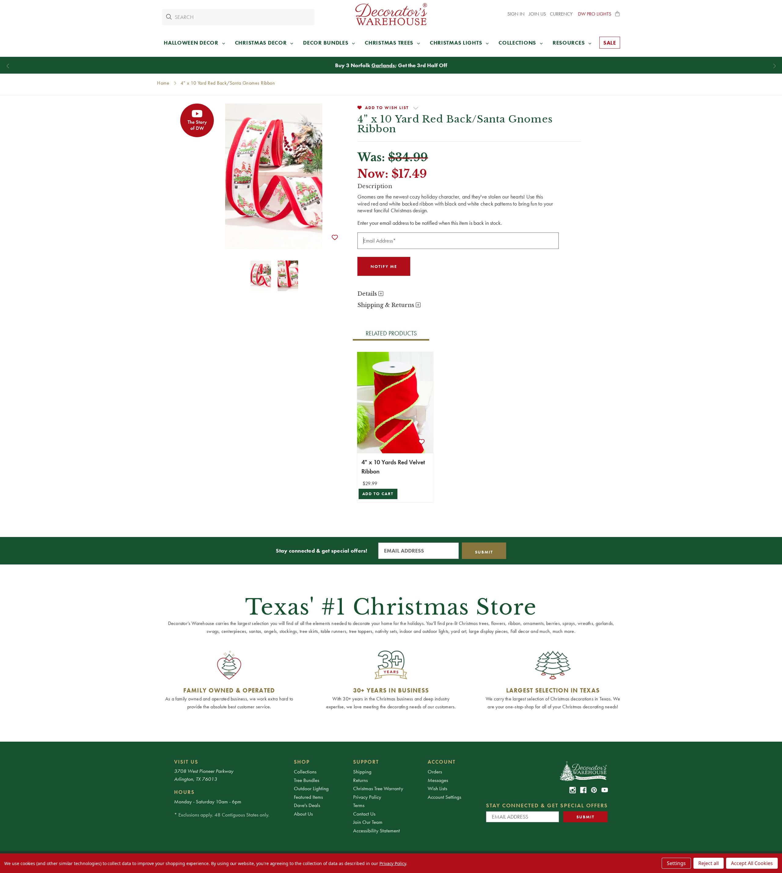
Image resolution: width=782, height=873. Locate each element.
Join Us (537, 14)
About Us (303, 813)
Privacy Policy (367, 797)
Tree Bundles (306, 780)
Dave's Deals (307, 805)
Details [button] (367, 293)
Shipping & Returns (386, 305)
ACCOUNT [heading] (442, 761)
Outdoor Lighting (311, 788)
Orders (435, 771)
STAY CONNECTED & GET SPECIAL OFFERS (547, 805)
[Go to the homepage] (391, 14)
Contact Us (364, 813)
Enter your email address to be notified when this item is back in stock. (429, 222)
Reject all (708, 863)
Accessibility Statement (376, 830)
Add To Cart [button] (378, 493)
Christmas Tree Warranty (378, 788)
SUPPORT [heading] (366, 761)
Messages (438, 780)
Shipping (362, 771)
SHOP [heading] (302, 761)
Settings (676, 863)
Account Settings (444, 797)
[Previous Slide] (7, 66)
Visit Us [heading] (186, 761)
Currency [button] (562, 14)
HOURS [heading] (184, 792)
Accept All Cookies (752, 863)
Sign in (515, 14)
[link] (572, 790)
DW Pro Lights (594, 14)
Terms (358, 805)
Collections (305, 771)
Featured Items (308, 797)
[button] (617, 14)
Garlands (383, 65)
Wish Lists (437, 788)
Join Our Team (367, 822)
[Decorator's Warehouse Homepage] (583, 770)
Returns (360, 780)
